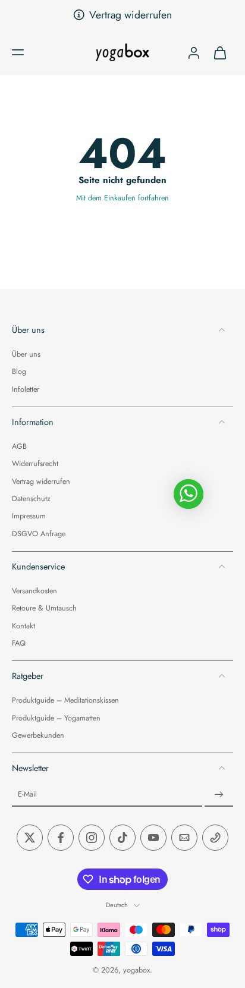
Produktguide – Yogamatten (56, 718)
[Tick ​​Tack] (122, 838)
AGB (19, 447)
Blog (19, 372)
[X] (30, 838)
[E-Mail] (184, 838)
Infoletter (25, 390)
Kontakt (23, 626)
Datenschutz (31, 499)
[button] (18, 52)
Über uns (26, 355)
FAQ (19, 643)
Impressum (29, 517)
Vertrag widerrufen (130, 15)
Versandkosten (34, 591)
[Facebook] (61, 838)
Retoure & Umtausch (44, 609)
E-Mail (27, 795)
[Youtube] (153, 838)
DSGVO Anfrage (38, 534)
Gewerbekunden (38, 736)
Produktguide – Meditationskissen (65, 701)
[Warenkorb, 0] (220, 52)
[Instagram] (91, 838)
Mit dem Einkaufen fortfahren (122, 198)
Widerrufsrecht (35, 465)
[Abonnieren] (219, 795)
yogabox (136, 970)
